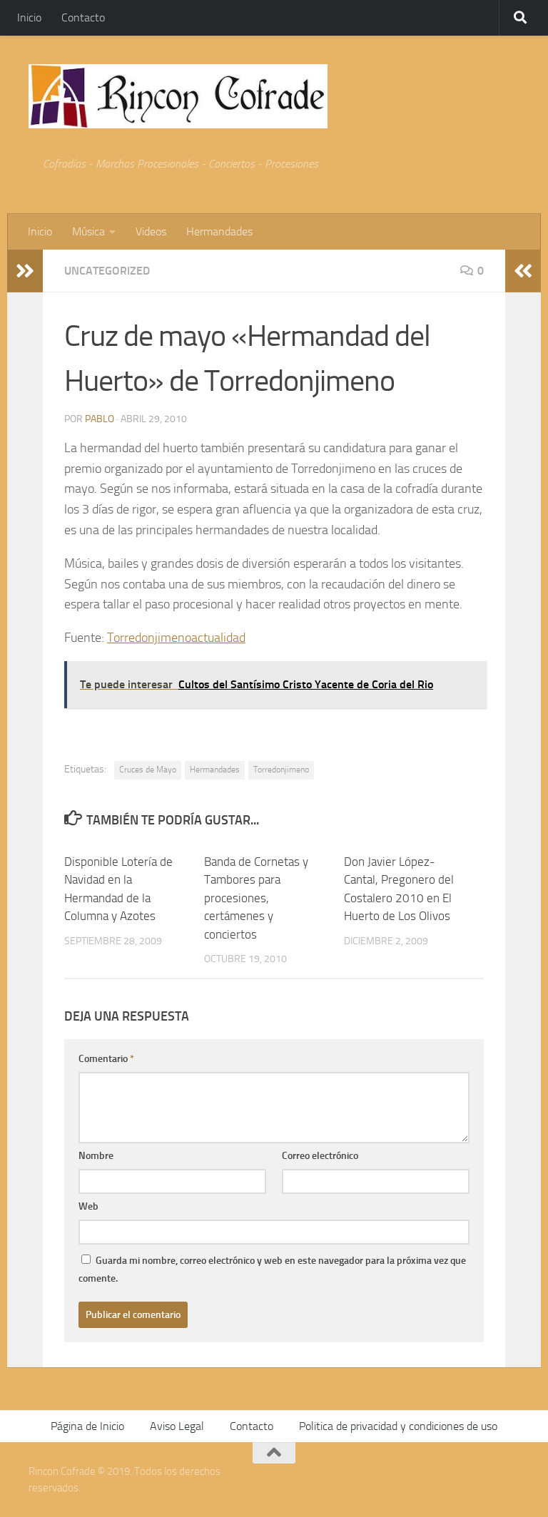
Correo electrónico (320, 1156)
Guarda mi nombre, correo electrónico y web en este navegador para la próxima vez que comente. (272, 1269)
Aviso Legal (177, 1426)
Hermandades (219, 231)
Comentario (106, 1059)
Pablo (99, 419)
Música (88, 231)
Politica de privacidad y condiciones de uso (398, 1426)
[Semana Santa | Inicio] (178, 96)
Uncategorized (107, 270)
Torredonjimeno (281, 770)
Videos (151, 231)
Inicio (29, 17)
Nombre (95, 1156)
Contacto (83, 17)
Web (88, 1206)
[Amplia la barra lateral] (25, 271)
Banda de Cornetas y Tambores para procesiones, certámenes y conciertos (256, 897)
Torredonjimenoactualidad (176, 637)
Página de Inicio (87, 1426)
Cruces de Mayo (147, 770)
